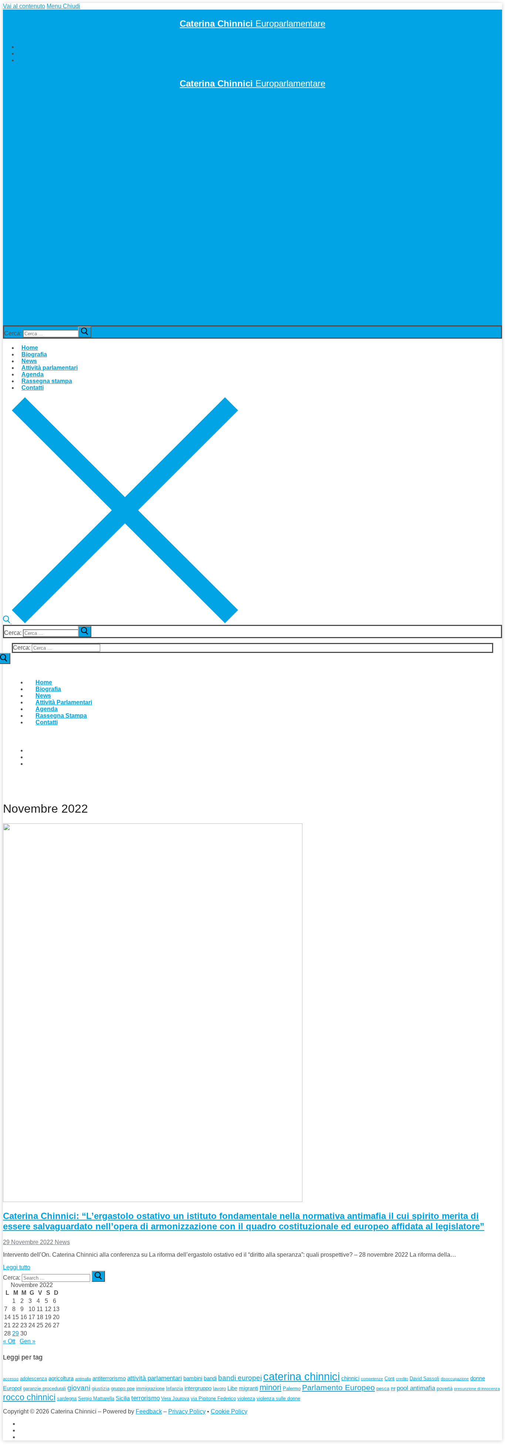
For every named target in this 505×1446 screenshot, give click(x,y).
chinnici (350, 1378)
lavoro (219, 1388)
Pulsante (23, 786)
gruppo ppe (123, 1388)
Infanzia (174, 1388)
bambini (192, 1378)
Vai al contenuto (24, 6)
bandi (210, 1378)
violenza (246, 1398)
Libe (232, 1388)
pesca (382, 1388)
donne (477, 1378)
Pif (393, 1388)
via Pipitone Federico (213, 1398)
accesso (10, 1378)
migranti (248, 1388)
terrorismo (145, 1398)
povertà (445, 1388)
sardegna (67, 1398)
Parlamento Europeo (338, 1387)
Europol (12, 1388)
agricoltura (61, 1378)
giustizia (100, 1388)
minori (270, 1387)
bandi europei (240, 1378)
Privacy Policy (187, 1411)
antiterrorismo (109, 1378)
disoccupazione (455, 1378)
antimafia (83, 1378)
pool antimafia (416, 1388)
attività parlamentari (154, 1378)
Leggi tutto (16, 1267)
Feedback (149, 1411)
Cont (389, 1378)
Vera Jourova (175, 1398)
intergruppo (197, 1388)
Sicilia (123, 1398)
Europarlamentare (252, 23)
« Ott (9, 1341)
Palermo (292, 1388)
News (61, 1242)
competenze (372, 1378)
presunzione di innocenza (477, 1388)
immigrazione (150, 1388)
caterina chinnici (301, 1376)
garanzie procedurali (44, 1388)
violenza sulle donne (278, 1398)
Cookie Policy (229, 1411)
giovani (78, 1388)
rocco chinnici (29, 1397)
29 (15, 1333)
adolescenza (33, 1378)
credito (402, 1378)
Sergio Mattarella (96, 1398)
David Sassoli (424, 1378)
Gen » (27, 1341)
